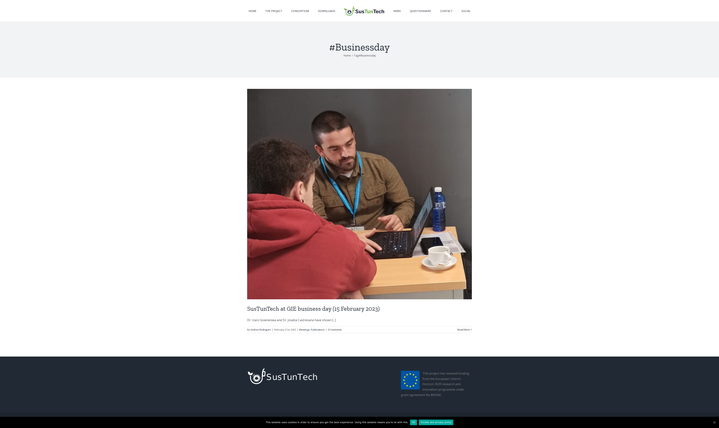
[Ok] (714, 422)
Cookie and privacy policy (436, 422)
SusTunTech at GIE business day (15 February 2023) (313, 308)
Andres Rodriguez (261, 329)
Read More (463, 329)
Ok (413, 422)
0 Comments (335, 329)
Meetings (304, 329)
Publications (318, 329)
